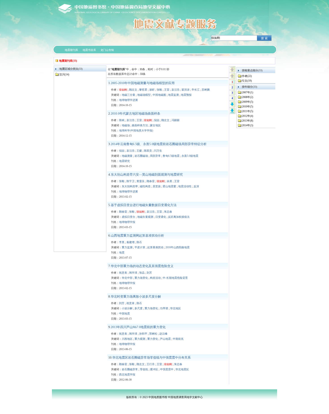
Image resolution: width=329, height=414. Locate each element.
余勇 (169, 181)
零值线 (144, 369)
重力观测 (140, 338)
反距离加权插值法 (179, 216)
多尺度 (139, 308)
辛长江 (196, 89)
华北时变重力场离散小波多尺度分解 (136, 296)
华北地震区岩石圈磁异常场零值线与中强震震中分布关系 (151, 357)
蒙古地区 (155, 125)
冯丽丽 (175, 120)
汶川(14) (64, 74)
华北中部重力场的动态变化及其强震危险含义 (142, 266)
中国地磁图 (159, 94)
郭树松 (153, 333)
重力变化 (152, 338)
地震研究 (124, 161)
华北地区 (175, 308)
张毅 (159, 89)
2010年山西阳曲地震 (177, 247)
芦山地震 (165, 338)
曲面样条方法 (140, 125)
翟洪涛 (186, 89)
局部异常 (155, 155)
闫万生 (158, 150)
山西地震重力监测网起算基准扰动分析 (137, 235)
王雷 (166, 89)
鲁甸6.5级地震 (171, 155)
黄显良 (141, 181)
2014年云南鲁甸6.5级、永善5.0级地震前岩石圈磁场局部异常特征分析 (159, 144)
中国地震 (124, 313)
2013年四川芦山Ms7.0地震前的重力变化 (138, 327)
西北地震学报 (127, 374)
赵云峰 (163, 333)
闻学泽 (133, 272)
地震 (121, 252)
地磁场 (126, 125)
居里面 (157, 186)
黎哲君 (143, 89)
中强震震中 (166, 369)
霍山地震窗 (169, 186)
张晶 (142, 272)
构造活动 (155, 277)
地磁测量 (127, 155)
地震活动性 (185, 186)
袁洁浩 (175, 89)
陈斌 (121, 120)
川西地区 (127, 338)
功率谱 (164, 308)
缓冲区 (154, 369)
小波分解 (127, 308)
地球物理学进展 (128, 100)
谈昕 (152, 89)
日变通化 (160, 216)
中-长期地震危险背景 (175, 277)
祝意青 (123, 272)
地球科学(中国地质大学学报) (136, 130)
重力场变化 (141, 277)
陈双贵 (148, 150)
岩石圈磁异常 (130, 369)
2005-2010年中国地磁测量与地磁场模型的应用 (143, 83)
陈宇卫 (130, 181)
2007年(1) (247, 92)
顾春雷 (151, 181)
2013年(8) (247, 120)
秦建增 (130, 242)
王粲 (139, 150)
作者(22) (247, 76)
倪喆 (156, 120)
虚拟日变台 (128, 216)
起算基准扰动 (155, 247)
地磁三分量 (128, 94)
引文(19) (247, 80)
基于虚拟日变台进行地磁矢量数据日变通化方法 (144, 205)
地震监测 (173, 94)
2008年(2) (247, 97)
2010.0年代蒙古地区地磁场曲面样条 (135, 113)
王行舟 (151, 364)
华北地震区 (182, 369)
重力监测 (127, 247)
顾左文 (133, 89)
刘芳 (149, 272)
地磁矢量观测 (145, 216)
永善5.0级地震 (190, 155)
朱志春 (168, 211)
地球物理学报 (127, 222)
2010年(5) (247, 106)
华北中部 (127, 277)
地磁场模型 (144, 94)
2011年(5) (247, 111)
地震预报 (186, 94)
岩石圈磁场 (141, 155)
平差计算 (140, 247)
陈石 (139, 242)
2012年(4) (247, 116)
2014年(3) (247, 125)
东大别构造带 (130, 186)
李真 (121, 242)
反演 (196, 186)
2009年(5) (247, 101)
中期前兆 (178, 338)
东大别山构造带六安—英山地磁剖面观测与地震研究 (147, 174)
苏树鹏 (206, 89)
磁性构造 (145, 186)
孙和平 (143, 333)
